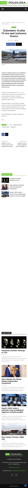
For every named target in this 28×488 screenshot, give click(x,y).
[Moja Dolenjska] (14, 3)
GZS (11, 124)
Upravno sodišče (5, 127)
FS (7, 124)
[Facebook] (3, 134)
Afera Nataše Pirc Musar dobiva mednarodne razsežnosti (17, 186)
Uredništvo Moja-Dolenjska (14, 459)
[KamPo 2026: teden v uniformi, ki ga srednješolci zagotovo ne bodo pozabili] (5, 194)
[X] (6, 134)
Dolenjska (7, 22)
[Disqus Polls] (14, 221)
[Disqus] (14, 262)
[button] (2, 9)
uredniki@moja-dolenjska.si (19, 470)
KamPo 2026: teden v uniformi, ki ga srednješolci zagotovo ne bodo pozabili (18, 194)
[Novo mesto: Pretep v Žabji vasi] (14, 429)
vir (7, 116)
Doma (3, 22)
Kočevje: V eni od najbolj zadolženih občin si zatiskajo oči (21, 145)
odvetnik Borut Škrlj (17, 124)
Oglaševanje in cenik (14, 467)
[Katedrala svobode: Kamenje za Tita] (5, 180)
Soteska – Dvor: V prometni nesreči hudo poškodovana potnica (7, 145)
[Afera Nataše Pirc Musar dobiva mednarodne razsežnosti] (5, 186)
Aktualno (4, 182)
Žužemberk (13, 127)
